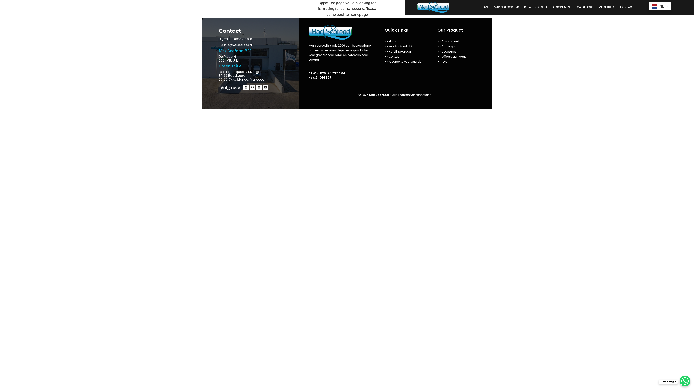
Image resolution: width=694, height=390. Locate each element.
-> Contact (393, 57)
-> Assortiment (448, 41)
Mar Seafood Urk (506, 7)
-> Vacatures (447, 51)
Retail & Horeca (535, 7)
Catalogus (585, 7)
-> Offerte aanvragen (453, 57)
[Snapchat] (259, 87)
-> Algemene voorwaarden (404, 62)
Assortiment (562, 7)
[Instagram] (252, 87)
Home (485, 7)
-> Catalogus (447, 46)
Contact (627, 7)
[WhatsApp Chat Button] (685, 381)
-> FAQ (442, 62)
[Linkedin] (265, 87)
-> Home (391, 41)
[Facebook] (246, 87)
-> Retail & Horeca (398, 51)
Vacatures (607, 7)
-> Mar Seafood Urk (398, 46)
